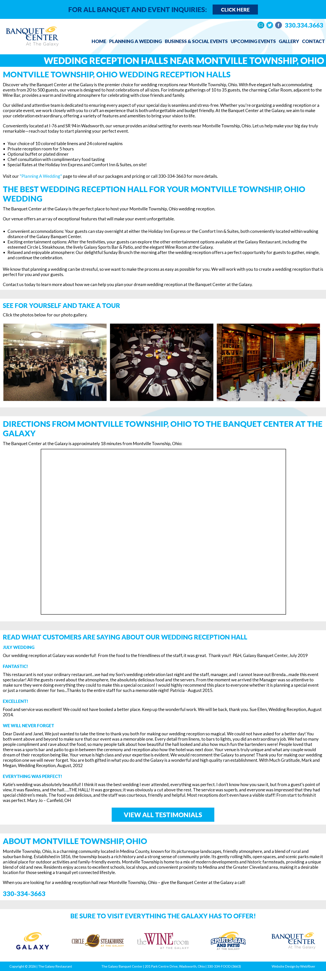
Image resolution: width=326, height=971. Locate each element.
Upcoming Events (253, 41)
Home (99, 41)
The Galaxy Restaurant (55, 966)
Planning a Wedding (135, 41)
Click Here (235, 9)
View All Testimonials (163, 815)
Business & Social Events (196, 41)
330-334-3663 (24, 893)
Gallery (289, 41)
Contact (313, 41)
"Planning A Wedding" (41, 176)
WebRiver (307, 966)
